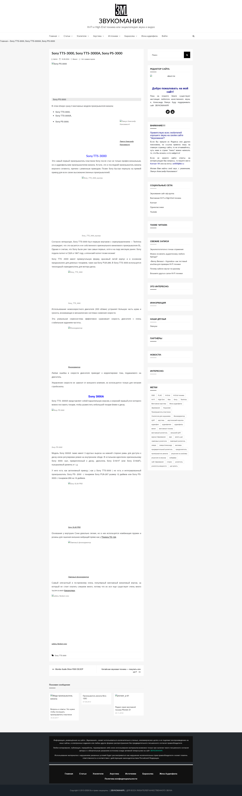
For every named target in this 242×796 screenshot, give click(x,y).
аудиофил (155, 424)
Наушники (167, 408)
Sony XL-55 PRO (74, 527)
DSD (153, 395)
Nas (169, 399)
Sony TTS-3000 (60, 655)
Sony (175, 399)
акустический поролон (176, 420)
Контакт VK (155, 163)
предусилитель (181, 449)
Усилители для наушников (161, 416)
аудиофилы (178, 424)
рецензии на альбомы (179, 453)
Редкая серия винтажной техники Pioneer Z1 (125, 708)
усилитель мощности (159, 466)
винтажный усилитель (159, 433)
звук (170, 437)
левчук (154, 445)
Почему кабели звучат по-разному (165, 268)
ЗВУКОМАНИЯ (121, 21)
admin (55, 59)
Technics (184, 399)
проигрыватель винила (160, 453)
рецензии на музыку (159, 458)
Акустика (97, 36)
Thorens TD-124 (108, 537)
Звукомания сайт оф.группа (162, 193)
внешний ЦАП (176, 433)
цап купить (174, 466)
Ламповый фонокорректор (78, 577)
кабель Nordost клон (59, 644)
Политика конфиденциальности (121, 778)
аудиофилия (166, 424)
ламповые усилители (159, 441)
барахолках (69, 590)
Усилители (81, 36)
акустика (161, 420)
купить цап (179, 437)
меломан (178, 445)
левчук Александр (165, 445)
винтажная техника (166, 428)
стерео (169, 462)
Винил (75, 59)
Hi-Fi (153, 399)
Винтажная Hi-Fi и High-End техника (165, 198)
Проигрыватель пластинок (161, 412)
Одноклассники (157, 207)
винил (154, 428)
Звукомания (156, 408)
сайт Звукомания (158, 462)
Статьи (67, 36)
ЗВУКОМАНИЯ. (156, 750)
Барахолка (130, 36)
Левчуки (153, 326)
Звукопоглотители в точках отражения (166, 249)
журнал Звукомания (159, 437)
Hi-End (167, 395)
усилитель (179, 462)
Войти (165, 36)
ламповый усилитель (177, 441)
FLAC (160, 395)
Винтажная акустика (159, 403)
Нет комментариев (88, 59)
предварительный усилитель (162, 449)
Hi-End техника (178, 395)
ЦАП (153, 420)
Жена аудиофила (149, 36)
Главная (53, 36)
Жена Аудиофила (168, 773)
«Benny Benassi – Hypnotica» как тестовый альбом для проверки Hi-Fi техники (168, 262)
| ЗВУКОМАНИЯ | (118, 790)
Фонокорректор (74, 367)
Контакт (153, 202)
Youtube (153, 211)
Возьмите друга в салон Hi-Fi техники (166, 273)
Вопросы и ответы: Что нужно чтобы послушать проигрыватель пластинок (62, 712)
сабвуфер (172, 458)
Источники (113, 36)
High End (161, 399)
